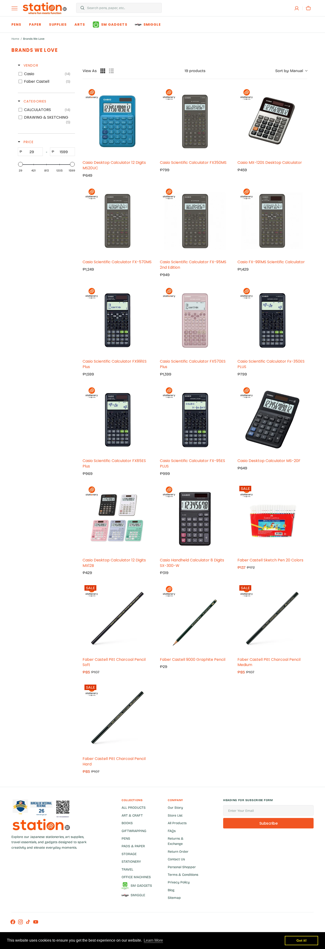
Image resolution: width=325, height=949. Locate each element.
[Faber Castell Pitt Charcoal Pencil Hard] (117, 717)
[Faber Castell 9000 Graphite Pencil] (195, 618)
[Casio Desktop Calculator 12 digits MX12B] (117, 519)
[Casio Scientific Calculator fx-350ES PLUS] (272, 320)
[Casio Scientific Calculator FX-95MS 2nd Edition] (195, 221)
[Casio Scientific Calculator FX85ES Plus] (117, 419)
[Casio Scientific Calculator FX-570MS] (117, 221)
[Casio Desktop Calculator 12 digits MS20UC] (117, 121)
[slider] (20, 164)
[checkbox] (46, 74)
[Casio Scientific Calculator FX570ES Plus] (195, 320)
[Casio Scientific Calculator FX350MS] (195, 121)
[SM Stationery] (45, 8)
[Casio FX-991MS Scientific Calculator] (272, 221)
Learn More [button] (153, 940)
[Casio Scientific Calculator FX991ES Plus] (117, 320)
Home (15, 38)
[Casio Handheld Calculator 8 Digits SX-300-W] (195, 519)
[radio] (102, 70)
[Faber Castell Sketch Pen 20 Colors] (272, 519)
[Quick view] (147, 151)
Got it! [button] (301, 940)
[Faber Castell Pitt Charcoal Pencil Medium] (272, 618)
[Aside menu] (16, 8)
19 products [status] (195, 70)
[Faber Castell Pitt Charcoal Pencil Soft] (117, 618)
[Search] (80, 8)
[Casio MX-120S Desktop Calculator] (272, 121)
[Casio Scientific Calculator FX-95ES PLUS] (195, 419)
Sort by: (289, 70)
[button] (296, 8)
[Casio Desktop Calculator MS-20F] (272, 419)
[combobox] (123, 8)
